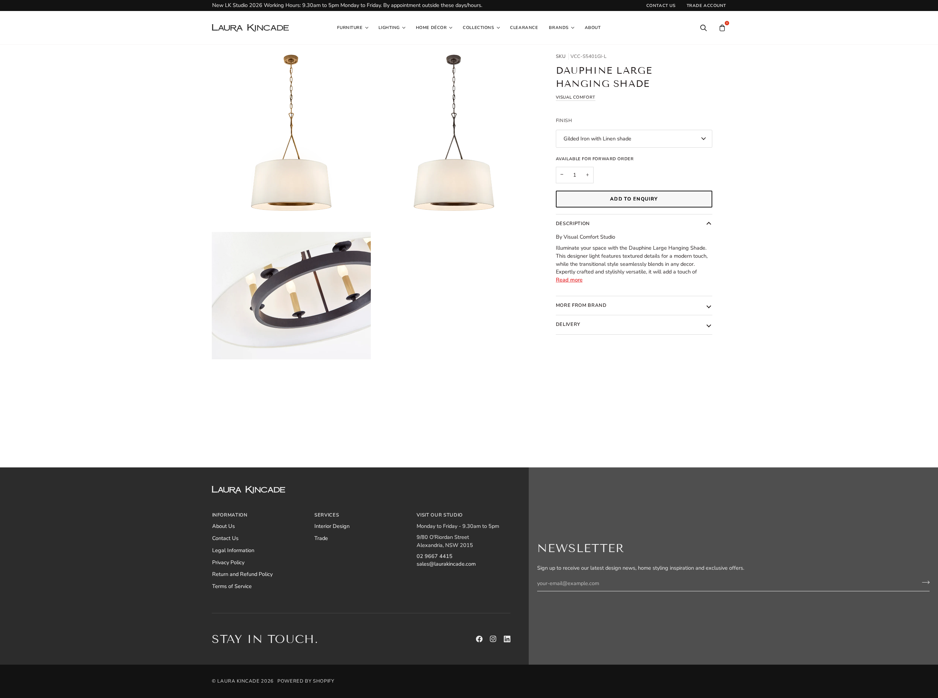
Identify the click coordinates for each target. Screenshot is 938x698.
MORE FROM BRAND (581, 305)
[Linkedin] (507, 639)
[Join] (923, 582)
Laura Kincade (238, 681)
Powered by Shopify (306, 681)
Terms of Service (232, 586)
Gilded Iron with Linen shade (597, 138)
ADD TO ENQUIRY (634, 199)
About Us (223, 526)
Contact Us (225, 538)
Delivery (568, 324)
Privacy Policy (228, 562)
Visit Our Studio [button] (439, 515)
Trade (321, 538)
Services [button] (326, 515)
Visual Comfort (575, 97)
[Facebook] (479, 639)
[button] (352, 28)
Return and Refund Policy (242, 574)
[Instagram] (493, 639)
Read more (569, 279)
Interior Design (332, 526)
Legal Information (233, 550)
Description (573, 223)
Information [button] (230, 515)
